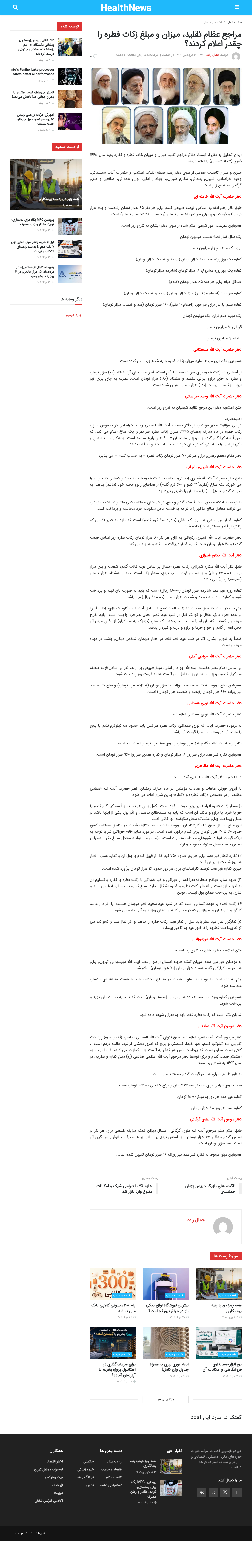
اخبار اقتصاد (55, 1461)
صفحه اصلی (234, 22)
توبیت (58, 1493)
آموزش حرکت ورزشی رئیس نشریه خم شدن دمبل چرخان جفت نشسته (35, 119)
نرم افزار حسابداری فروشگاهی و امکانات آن (222, 1367)
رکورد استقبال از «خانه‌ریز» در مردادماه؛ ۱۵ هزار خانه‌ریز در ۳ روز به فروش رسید (34, 272)
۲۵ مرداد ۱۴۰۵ (125, 1317)
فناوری (89, 1485)
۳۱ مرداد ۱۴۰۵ (43, 230)
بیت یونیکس (54, 1477)
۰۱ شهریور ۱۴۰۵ (230, 1317)
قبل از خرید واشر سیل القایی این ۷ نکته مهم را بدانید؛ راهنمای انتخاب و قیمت (32, 247)
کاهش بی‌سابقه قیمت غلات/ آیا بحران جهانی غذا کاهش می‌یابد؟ (33, 94)
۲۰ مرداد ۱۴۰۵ (178, 1376)
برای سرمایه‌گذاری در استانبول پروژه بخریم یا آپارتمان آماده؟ (117, 1369)
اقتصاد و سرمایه (212, 22)
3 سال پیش (44, 60)
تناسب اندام (114, 1477)
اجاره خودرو (74, 315)
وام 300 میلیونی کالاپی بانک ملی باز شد (113, 1308)
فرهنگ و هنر (85, 1477)
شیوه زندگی (85, 1469)
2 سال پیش (44, 130)
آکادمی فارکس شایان (49, 1500)
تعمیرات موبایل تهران (48, 1469)
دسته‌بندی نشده (111, 1485)
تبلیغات (40, 1533)
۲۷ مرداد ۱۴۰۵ (178, 1317)
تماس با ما (20, 1533)
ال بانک (57, 1485)
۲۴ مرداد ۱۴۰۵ (231, 1376)
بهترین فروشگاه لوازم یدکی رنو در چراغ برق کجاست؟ (167, 1308)
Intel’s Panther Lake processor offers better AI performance (32, 72)
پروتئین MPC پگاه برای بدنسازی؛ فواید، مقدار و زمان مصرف (32, 222)
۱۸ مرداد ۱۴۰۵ (125, 1382)
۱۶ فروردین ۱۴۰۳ (186, 54)
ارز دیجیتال (114, 1461)
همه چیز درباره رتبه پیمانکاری (226, 1308)
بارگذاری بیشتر (166, 1399)
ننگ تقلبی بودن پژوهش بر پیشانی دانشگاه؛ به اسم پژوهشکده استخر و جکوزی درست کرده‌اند (36, 47)
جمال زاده (212, 54)
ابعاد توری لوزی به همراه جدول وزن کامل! (169, 1367)
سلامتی (88, 1461)
